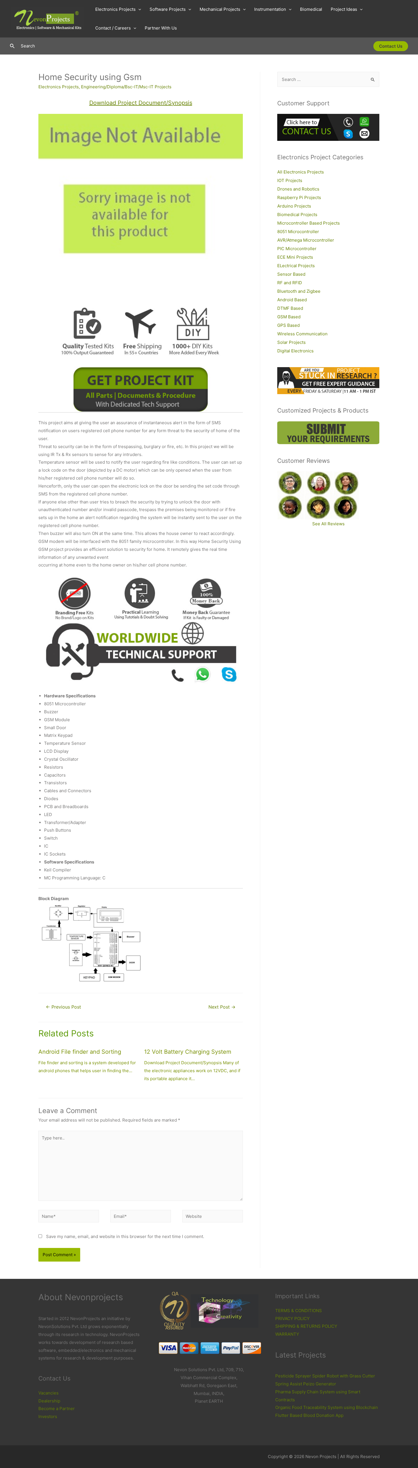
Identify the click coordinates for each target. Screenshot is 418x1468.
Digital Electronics (295, 351)
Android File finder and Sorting (79, 1051)
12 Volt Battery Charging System (187, 1051)
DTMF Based (290, 308)
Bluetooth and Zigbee (298, 291)
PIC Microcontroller (296, 248)
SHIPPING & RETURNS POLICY (306, 1326)
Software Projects (168, 9)
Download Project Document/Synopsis (140, 102)
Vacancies (48, 1393)
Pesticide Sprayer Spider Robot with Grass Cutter (325, 1376)
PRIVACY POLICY (292, 1318)
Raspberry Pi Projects (299, 197)
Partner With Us (161, 28)
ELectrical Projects (296, 265)
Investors (47, 1416)
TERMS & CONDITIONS (298, 1310)
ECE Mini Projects (295, 257)
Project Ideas (344, 9)
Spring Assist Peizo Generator (305, 1384)
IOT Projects (289, 180)
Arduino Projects (294, 206)
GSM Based (289, 316)
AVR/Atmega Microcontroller (305, 240)
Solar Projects (291, 342)
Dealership (49, 1401)
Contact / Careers (113, 28)
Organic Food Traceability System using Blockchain (326, 1407)
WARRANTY (287, 1334)
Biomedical (311, 9)
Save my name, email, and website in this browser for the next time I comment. (125, 1236)
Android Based (292, 299)
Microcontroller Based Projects (308, 223)
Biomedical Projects (297, 214)
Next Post (221, 1007)
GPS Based (288, 325)
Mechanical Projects (220, 9)
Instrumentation (270, 9)
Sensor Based (291, 274)
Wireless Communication (302, 333)
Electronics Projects (115, 9)
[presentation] (138, 9)
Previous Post (63, 1007)
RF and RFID (289, 282)
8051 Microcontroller (298, 231)
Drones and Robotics (298, 189)
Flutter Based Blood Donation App (309, 1415)
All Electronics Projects (300, 172)
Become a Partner (56, 1408)
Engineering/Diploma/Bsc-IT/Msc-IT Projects (126, 86)
